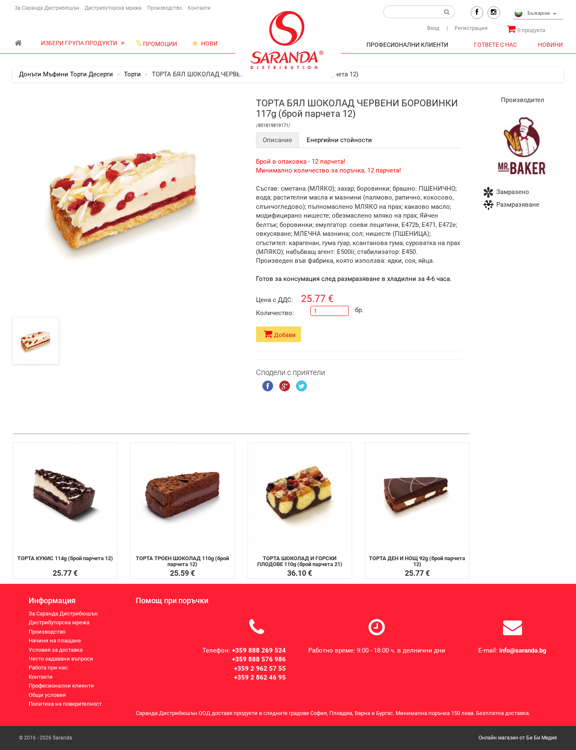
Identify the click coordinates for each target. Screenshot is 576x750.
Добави (285, 335)
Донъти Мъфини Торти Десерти (66, 74)
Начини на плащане (55, 640)
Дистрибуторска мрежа (113, 8)
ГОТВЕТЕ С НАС (495, 44)
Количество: (275, 313)
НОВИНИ (550, 44)
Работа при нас (48, 668)
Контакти (199, 8)
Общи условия (47, 695)
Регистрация (467, 28)
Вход (433, 28)
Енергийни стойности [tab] (339, 140)
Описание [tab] (277, 140)
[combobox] (538, 13)
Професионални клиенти (61, 686)
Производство (164, 8)
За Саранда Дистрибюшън (47, 8)
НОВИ (209, 43)
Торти (132, 74)
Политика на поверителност (65, 704)
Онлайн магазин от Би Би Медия (518, 738)
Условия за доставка (56, 650)
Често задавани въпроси (61, 659)
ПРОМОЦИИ (156, 43)
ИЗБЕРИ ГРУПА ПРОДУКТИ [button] (79, 43)
